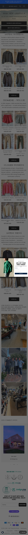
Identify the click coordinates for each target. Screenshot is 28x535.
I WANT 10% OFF (21, 273)
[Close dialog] (27, 259)
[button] (2, 532)
